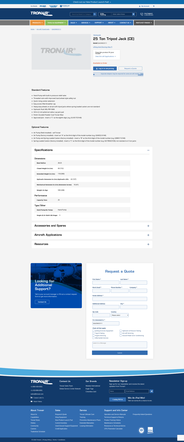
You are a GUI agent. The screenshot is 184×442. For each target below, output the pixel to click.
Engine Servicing (100, 335)
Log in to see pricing (106, 68)
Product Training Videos (112, 420)
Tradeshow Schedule (38, 431)
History (33, 423)
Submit (119, 353)
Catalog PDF (117, 399)
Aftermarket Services (101, 338)
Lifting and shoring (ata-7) (102, 47)
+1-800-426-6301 (148, 15)
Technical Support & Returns (114, 417)
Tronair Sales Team (66, 386)
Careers (33, 429)
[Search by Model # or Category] (94, 14)
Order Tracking (103, 14)
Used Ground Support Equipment (66, 426)
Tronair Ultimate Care (87, 414)
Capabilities (35, 417)
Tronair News (35, 420)
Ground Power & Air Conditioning (133, 335)
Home (32, 29)
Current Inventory (61, 423)
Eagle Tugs (89, 389)
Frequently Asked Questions (142, 414)
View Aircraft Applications (104, 56)
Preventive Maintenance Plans (90, 420)
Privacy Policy (47, 440)
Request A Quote (61, 414)
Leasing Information (86, 426)
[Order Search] (133, 14)
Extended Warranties (87, 423)
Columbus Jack (91, 391)
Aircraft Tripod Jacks (43, 29)
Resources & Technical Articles (114, 426)
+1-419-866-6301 (36, 390)
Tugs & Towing (99, 333)
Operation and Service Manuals (115, 414)
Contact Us (42, 302)
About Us (34, 414)
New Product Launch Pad (64, 420)
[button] (37, 22)
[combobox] (83, 14)
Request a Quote (130, 68)
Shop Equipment (61, 417)
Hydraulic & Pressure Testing (131, 331)
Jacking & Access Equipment (104, 331)
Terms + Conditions (59, 440)
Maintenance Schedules (112, 423)
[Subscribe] (151, 391)
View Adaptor (140, 74)
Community (34, 426)
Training (82, 417)
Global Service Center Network (70, 389)
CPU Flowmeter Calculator (113, 429)
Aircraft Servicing (127, 333)
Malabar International (93, 386)
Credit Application (61, 429)
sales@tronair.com (37, 394)
